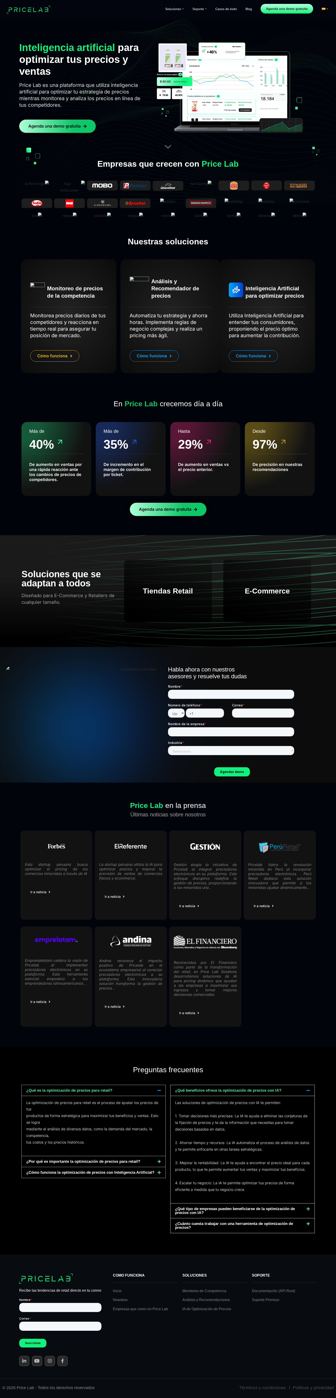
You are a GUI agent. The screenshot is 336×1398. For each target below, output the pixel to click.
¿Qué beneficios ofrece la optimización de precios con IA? (228, 1090)
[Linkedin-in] (24, 1361)
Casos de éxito (226, 9)
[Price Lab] (30, 10)
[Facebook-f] (63, 1361)
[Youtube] (37, 1361)
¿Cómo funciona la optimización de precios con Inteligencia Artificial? (90, 1172)
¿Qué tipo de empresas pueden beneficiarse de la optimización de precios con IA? (235, 1211)
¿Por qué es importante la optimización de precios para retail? (83, 1161)
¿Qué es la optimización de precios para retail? (69, 1090)
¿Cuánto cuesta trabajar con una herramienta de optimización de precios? (234, 1226)
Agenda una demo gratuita (287, 9)
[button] (183, 9)
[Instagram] (50, 1361)
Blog (248, 9)
